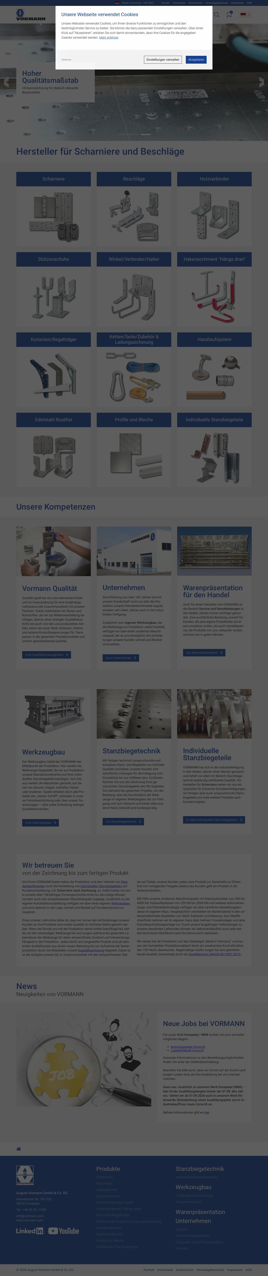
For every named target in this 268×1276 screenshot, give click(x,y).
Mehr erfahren (109, 37)
